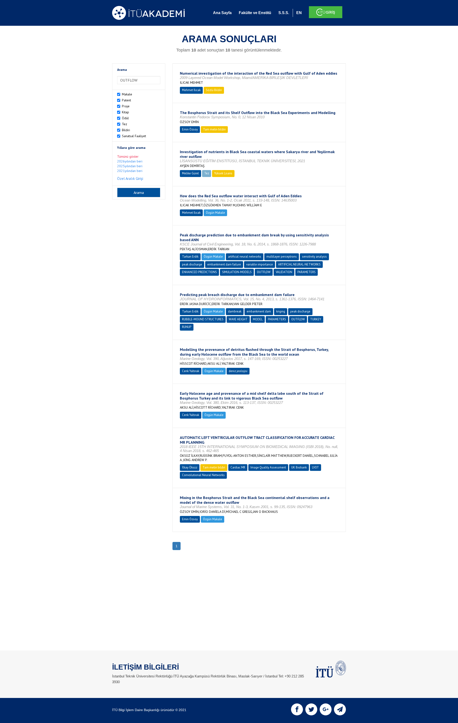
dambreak (234, 311)
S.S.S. (283, 13)
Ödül (125, 118)
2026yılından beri (129, 161)
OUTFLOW (264, 272)
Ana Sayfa (222, 13)
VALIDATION (284, 272)
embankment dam (259, 311)
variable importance (259, 264)
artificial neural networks (244, 257)
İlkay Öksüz (189, 467)
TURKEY (315, 319)
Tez (124, 124)
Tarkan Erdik (190, 257)
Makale (127, 94)
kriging (280, 311)
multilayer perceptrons (281, 257)
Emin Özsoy (190, 129)
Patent (126, 100)
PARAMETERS (306, 272)
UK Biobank (299, 467)
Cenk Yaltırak (190, 371)
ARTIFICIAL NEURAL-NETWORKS (299, 264)
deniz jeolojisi (238, 371)
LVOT (315, 467)
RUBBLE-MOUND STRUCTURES (203, 319)
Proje (126, 106)
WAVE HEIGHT (238, 319)
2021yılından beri (129, 171)
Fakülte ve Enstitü (255, 13)
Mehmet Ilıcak (191, 90)
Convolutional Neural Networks (203, 475)
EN (299, 13)
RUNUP (186, 327)
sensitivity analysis (314, 257)
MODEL (258, 319)
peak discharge (192, 264)
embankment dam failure (224, 264)
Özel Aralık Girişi (130, 178)
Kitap (125, 112)
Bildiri (126, 130)
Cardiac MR (237, 467)
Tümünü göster (128, 156)
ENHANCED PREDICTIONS (199, 272)
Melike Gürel (190, 173)
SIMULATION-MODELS (237, 272)
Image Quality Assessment (268, 467)
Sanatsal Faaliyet (134, 136)
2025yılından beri (129, 166)
